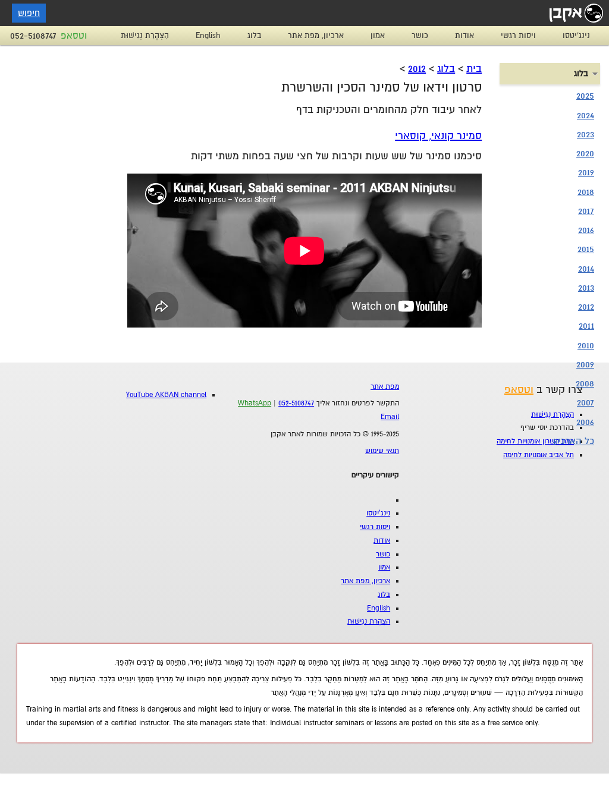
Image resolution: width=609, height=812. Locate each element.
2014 (586, 269)
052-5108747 (33, 36)
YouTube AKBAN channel (166, 395)
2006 (585, 422)
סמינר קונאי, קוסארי (438, 136)
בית (474, 68)
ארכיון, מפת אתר (316, 35)
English (208, 35)
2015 (585, 249)
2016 (586, 230)
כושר (420, 35)
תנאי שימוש (382, 450)
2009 (585, 364)
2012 (417, 68)
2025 (585, 96)
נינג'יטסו (576, 35)
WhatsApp (254, 403)
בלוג (254, 35)
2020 (585, 153)
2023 (585, 134)
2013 (586, 288)
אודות (464, 35)
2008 (585, 383)
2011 (586, 326)
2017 (586, 211)
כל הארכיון (573, 441)
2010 (585, 345)
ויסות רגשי (518, 35)
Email (390, 417)
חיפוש (29, 13)
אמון (378, 35)
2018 (585, 192)
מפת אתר (385, 386)
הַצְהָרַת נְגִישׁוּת (145, 35)
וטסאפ (74, 36)
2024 (585, 115)
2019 (586, 172)
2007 (585, 402)
